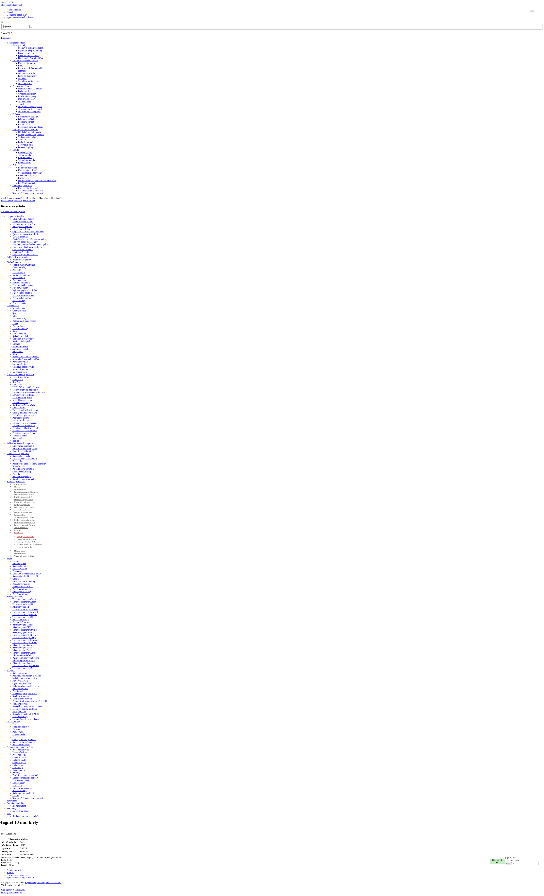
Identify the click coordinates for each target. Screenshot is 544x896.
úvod (3, 198)
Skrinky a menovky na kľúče (25, 479)
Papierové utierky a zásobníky (25, 234)
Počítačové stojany (20, 418)
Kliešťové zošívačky (27, 183)
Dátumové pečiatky (27, 119)
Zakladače (17, 474)
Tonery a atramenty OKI (23, 617)
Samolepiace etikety (21, 566)
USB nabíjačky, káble (22, 397)
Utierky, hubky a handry (23, 219)
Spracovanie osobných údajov (20, 17)
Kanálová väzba (19, 435)
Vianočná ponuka (20, 369)
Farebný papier (19, 563)
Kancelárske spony (26, 63)
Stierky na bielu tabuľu (24, 547)
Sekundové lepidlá (26, 160)
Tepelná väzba (18, 407)
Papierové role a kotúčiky (23, 581)
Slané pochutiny (19, 333)
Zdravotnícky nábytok (22, 698)
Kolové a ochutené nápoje (24, 321)
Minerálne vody (19, 308)
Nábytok (11, 670)
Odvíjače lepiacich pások (29, 111)
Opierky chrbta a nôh (21, 683)
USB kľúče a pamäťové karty (25, 387)
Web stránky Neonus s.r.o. (13, 890)
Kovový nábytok (20, 681)
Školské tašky (18, 277)
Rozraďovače (18, 466)
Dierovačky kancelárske (23, 446)
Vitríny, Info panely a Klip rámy (25, 556)
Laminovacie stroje (20, 402)
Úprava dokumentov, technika (20, 374)
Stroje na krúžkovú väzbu (23, 405)
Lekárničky (17, 767)
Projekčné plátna (19, 515)
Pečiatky (16, 114)
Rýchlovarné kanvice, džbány (25, 356)
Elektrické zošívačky (27, 175)
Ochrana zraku (19, 757)
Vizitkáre (22, 139)
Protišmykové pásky (27, 96)
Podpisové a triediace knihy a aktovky (29, 464)
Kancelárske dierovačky (29, 188)
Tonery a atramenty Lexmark (25, 612)
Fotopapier (17, 571)
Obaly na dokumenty (21, 471)
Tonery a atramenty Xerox (24, 653)
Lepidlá (15, 150)
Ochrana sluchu (19, 760)
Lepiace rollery (25, 157)
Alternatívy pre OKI (21, 627)
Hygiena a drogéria (15, 216)
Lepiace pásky (18, 104)
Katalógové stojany (20, 484)
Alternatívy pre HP (20, 607)
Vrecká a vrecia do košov (23, 224)
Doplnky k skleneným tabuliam (24, 520)
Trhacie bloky (18, 272)
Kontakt (10, 12)
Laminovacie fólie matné (23, 425)
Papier (9, 558)
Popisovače (17, 732)
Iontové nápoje (19, 364)
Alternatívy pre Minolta (22, 625)
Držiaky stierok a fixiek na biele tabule (29, 544)
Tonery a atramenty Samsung (25, 640)
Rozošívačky (24, 178)
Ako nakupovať (14, 10)
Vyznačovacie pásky (27, 94)
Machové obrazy (19, 716)
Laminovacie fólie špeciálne (24, 423)
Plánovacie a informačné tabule (24, 523)
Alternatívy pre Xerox (22, 663)
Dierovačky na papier (22, 185)
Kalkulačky (17, 379)
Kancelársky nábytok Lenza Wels (27, 706)
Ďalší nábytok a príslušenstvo (25, 686)
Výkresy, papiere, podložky (24, 290)
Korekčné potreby (20, 727)
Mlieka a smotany (20, 328)
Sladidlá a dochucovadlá (23, 367)
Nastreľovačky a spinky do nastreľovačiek (37, 180)
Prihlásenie (6, 38)
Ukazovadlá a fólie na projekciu (24, 502)
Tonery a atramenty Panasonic (25, 665)
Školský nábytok (19, 704)
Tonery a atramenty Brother (24, 630)
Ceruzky (16, 729)
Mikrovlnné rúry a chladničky (25, 359)
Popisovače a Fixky (21, 744)
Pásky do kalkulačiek (21, 655)
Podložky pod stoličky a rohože (26, 676)
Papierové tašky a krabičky (30, 50)
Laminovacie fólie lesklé (23, 395)
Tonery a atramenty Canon (24, 599)
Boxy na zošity (19, 303)
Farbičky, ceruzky (20, 288)
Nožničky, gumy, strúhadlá (24, 265)
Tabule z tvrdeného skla (22, 510)
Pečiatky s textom (26, 122)
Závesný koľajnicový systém (24, 517)
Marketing (11, 808)
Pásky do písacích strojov (23, 660)
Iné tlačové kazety (20, 619)
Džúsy (15, 323)
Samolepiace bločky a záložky (26, 576)
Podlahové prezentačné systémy (25, 525)
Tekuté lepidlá (24, 155)
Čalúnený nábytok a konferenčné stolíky (30, 701)
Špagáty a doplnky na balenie (31, 48)
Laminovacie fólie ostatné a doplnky (28, 392)
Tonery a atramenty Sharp (24, 637)
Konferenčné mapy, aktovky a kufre (28, 193)
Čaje (14, 316)
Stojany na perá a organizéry (31, 134)
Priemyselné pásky (20, 86)
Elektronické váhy (20, 420)
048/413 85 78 (7, 2)
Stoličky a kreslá (19, 673)
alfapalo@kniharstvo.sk (11, 5)
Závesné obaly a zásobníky (24, 458)
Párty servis (17, 351)
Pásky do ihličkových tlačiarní (25, 658)
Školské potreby (14, 262)
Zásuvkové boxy (25, 145)
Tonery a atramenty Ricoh (24, 635)
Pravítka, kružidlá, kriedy (23, 295)
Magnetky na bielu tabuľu (25, 537)
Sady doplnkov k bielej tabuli (26, 539)
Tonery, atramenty (15, 596)
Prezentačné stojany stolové (23, 500)
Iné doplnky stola (20, 688)
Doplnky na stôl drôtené (23, 451)
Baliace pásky (24, 91)
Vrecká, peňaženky (21, 282)
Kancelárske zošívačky (28, 170)
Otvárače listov (25, 83)
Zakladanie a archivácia (17, 257)
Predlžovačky (18, 691)
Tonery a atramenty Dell (23, 668)
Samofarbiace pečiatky (28, 116)
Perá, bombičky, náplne (22, 285)
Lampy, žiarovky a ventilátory (25, 719)
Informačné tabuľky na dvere (24, 495)
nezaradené (12, 800)
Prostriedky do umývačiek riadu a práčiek (31, 244)
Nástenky (17, 530)
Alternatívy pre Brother (22, 650)
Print (9, 813)
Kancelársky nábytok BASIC (25, 714)
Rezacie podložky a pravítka (30, 68)
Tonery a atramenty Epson (24, 602)
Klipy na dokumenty (27, 76)
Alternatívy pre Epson (22, 647)
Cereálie (16, 344)
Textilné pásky (24, 101)
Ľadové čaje (17, 326)
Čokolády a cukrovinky (23, 339)
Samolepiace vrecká (21, 456)
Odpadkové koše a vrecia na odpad (28, 231)
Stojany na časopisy (27, 137)
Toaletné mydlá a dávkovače (25, 254)
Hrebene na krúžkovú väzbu (25, 410)
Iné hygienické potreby (22, 226)
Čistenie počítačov (20, 377)
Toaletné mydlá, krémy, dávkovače (28, 247)
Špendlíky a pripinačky (28, 81)
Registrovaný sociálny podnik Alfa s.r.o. (43, 882)
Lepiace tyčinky (25, 152)
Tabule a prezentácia (15, 198)
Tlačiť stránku (29, 200)
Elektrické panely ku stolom (24, 709)
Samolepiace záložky (21, 591)
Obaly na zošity (19, 267)
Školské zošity (18, 300)
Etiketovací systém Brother (24, 430)
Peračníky (16, 270)
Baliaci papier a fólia (27, 53)
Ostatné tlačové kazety (22, 622)
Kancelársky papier (21, 584)
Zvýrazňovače (18, 734)
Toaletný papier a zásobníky (25, 242)
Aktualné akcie (8, 211)
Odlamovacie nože (26, 73)
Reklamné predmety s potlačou (26, 816)
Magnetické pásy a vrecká (23, 512)
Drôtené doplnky (25, 147)
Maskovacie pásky (26, 99)
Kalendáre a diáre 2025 (22, 586)
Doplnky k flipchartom (22, 505)
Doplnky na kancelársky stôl (25, 129)
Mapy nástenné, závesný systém (25, 507)
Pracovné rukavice (20, 749)
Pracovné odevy (19, 752)
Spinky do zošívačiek (27, 168)
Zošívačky (17, 165)
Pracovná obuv (19, 755)
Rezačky (16, 382)
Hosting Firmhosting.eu (11, 892)
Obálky (15, 579)
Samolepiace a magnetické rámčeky (26, 492)
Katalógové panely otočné (23, 497)
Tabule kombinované (21, 528)
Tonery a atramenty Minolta (24, 614)
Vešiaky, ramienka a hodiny (24, 678)
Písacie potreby (13, 721)
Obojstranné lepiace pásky (30, 106)
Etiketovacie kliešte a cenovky (26, 428)
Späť (532, 11)
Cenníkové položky (15, 803)
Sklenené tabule (19, 551)
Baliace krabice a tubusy (29, 55)
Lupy (20, 65)
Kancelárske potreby (16, 43)
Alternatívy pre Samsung (23, 645)
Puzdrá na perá (19, 280)
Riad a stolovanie (20, 346)
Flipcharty (17, 487)
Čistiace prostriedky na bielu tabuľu (28, 542)
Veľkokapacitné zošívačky (30, 173)
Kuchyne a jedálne (20, 696)
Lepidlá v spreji (25, 162)
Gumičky (22, 78)
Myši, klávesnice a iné (22, 400)
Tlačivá (15, 561)
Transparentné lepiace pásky (30, 109)
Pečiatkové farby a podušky (30, 127)
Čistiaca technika (20, 237)
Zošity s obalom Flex (21, 298)
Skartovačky (18, 438)
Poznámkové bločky (21, 589)
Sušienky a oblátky (20, 336)
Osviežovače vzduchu (22, 252)
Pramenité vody (19, 318)
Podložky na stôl (25, 142)
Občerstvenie (13, 305)
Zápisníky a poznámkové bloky (26, 573)
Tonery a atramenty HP (22, 604)
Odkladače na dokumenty (29, 132)
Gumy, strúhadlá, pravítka (24, 739)
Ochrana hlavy (19, 765)
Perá (14, 724)
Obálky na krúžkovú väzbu (24, 413)
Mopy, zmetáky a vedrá (22, 221)
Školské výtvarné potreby (23, 742)
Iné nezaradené (19, 806)
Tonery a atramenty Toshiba (24, 642)
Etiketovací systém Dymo (23, 433)
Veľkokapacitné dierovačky (30, 190)
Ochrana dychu (19, 762)
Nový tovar (20, 211)
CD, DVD (17, 384)
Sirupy (15, 331)
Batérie (15, 441)
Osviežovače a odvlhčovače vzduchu (29, 239)
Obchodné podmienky (17, 15)
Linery (15, 737)
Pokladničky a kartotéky (23, 469)
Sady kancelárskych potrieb (24, 793)
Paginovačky (24, 124)
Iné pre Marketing (20, 811)
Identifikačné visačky (21, 489)
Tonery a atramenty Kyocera (25, 609)
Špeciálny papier (19, 568)
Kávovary (16, 354)
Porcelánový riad (20, 361)
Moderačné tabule (20, 553)
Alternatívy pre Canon (22, 632)
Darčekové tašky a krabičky (30, 58)
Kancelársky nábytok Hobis (24, 693)
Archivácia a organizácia (18, 453)
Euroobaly (17, 461)
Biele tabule (31, 198)
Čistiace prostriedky (21, 229)
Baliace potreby (19, 45)
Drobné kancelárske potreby (25, 60)
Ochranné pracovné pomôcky (20, 747)
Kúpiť (508, 864)
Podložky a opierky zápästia (25, 415)
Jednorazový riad (20, 349)
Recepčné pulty (19, 711)
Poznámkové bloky (21, 594)
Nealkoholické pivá (21, 341)
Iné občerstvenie (19, 372)
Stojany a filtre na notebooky (25, 390)
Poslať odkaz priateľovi (11, 200)
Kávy (14, 313)
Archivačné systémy (21, 476)
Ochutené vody (19, 310)
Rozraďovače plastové (22, 259)
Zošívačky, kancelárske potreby (21, 443)
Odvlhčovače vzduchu (22, 249)
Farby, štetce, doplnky (22, 293)
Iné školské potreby (21, 275)
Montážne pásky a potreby (30, 88)
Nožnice (22, 71)
